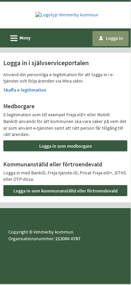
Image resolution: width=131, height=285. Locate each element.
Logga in (111, 38)
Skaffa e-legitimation (24, 90)
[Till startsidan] (67, 15)
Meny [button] (19, 38)
